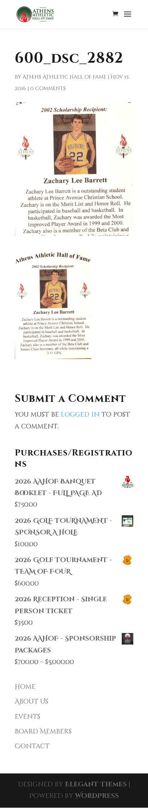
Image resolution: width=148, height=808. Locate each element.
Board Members (43, 731)
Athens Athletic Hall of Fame (64, 76)
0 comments (48, 88)
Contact (32, 746)
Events (27, 716)
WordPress (97, 795)
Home (25, 686)
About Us (31, 701)
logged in (80, 414)
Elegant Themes (96, 784)
